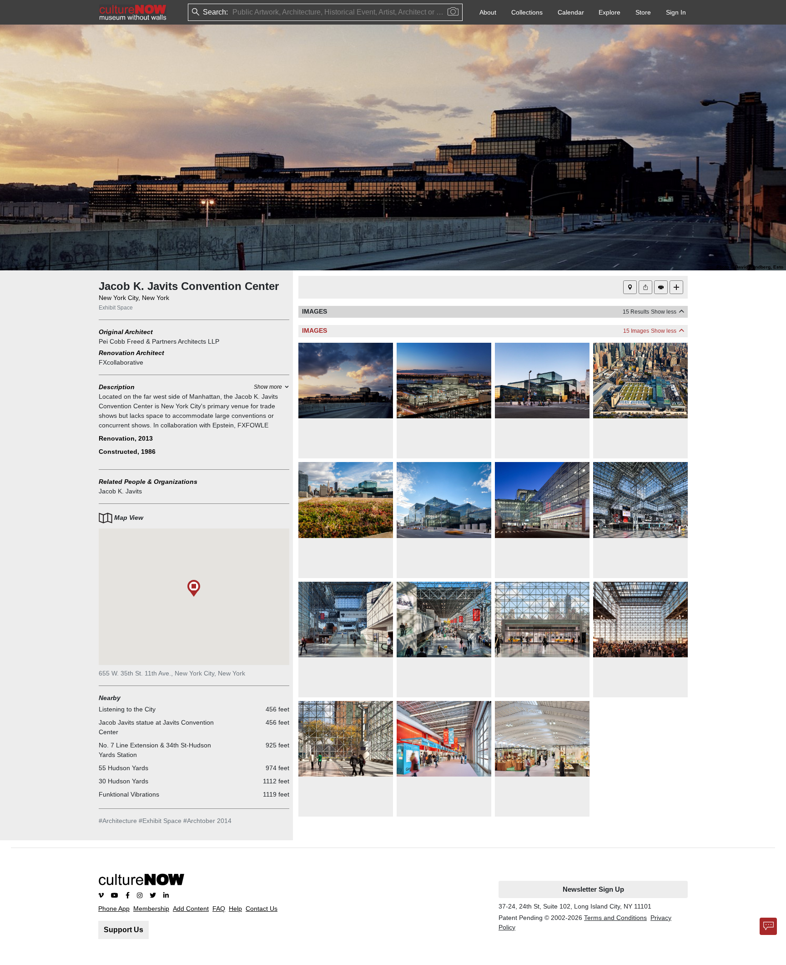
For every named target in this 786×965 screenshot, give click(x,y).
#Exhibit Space (160, 820)
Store (643, 12)
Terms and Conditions (615, 917)
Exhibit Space (116, 308)
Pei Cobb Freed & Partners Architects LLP (159, 341)
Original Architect (126, 331)
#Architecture (118, 820)
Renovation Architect (131, 352)
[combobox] (233, 12)
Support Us (123, 930)
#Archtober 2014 (207, 820)
